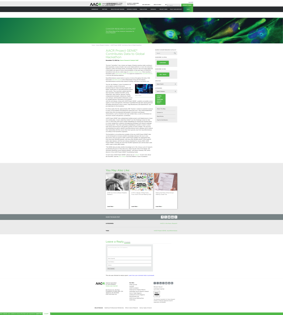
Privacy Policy (158, 287)
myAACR (191, 2)
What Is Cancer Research (131, 307)
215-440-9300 (115, 292)
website (137, 154)
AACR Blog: (139, 291)
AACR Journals (133, 284)
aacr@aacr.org (113, 294)
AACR (162, 223)
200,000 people (116, 79)
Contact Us (160, 112)
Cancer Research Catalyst (102, 45)
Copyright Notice (159, 289)
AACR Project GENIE (120, 73)
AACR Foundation (134, 288)
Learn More (110, 206)
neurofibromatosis (147, 73)
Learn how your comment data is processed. (141, 275)
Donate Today (187, 5)
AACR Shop (132, 299)
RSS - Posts (163, 74)
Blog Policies (160, 116)
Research (174, 223)
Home (93, 45)
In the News (167, 223)
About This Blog (161, 108)
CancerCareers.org (134, 296)
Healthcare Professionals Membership (114, 307)
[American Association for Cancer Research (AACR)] (103, 4)
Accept (46, 313)
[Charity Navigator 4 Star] (157, 294)
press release (122, 156)
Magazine (135, 293)
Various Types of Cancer (145, 307)
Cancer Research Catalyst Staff (129, 60)
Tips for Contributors (162, 120)
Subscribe (163, 62)
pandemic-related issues (135, 72)
